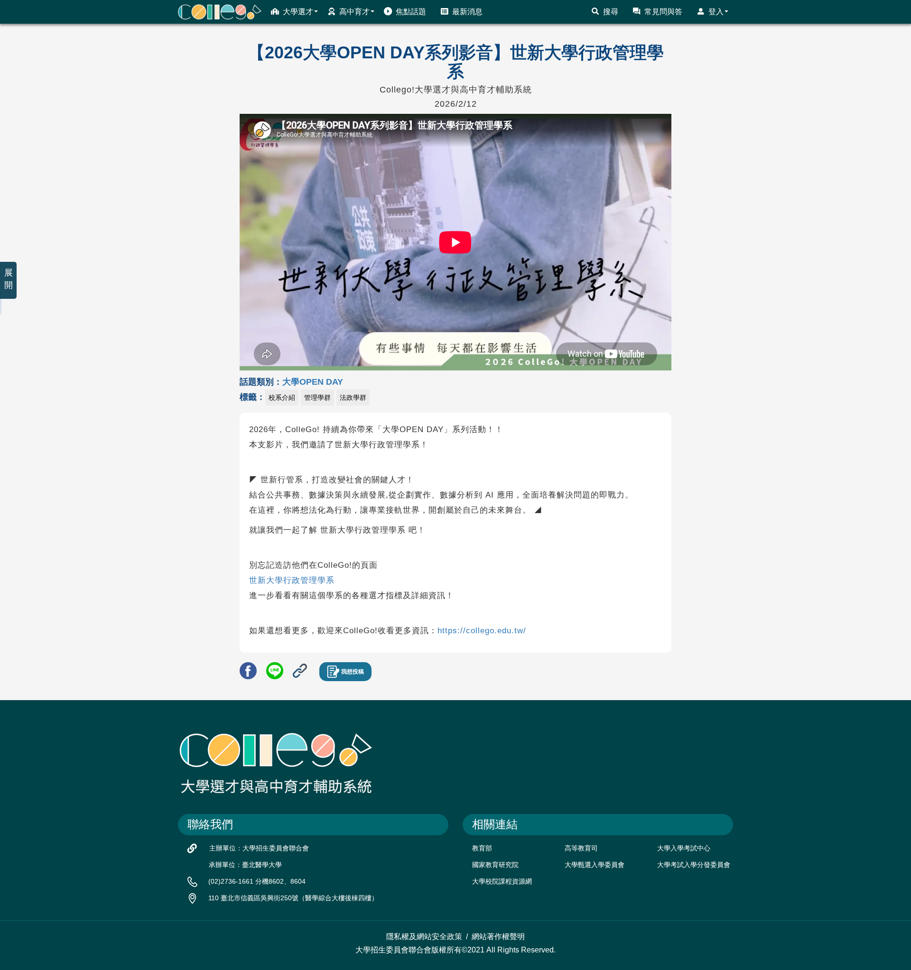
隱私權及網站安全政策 (424, 937)
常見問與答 (663, 12)
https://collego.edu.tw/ (481, 630)
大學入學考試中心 (683, 848)
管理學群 (317, 397)
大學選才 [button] (298, 12)
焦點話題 (411, 12)
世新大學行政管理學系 (292, 580)
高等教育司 (581, 848)
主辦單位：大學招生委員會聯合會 (259, 848)
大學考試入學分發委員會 (693, 864)
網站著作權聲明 (498, 937)
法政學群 (353, 397)
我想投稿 (352, 671)
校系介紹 (282, 397)
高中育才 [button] (354, 12)
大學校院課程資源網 (502, 881)
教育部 (482, 848)
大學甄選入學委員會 (594, 864)
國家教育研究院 (495, 864)
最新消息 (467, 12)
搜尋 (610, 12)
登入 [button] (716, 12)
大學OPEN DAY (312, 382)
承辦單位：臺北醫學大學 (245, 864)
